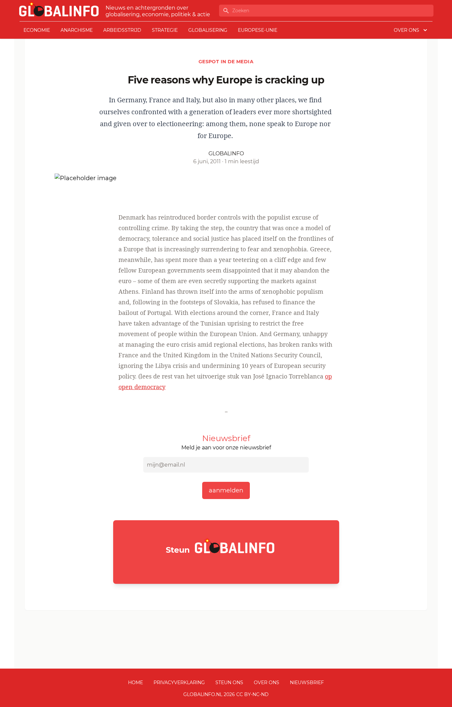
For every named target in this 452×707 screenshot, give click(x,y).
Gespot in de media (226, 62)
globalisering (207, 30)
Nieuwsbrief (307, 682)
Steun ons (229, 682)
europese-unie (257, 30)
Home (135, 682)
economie (36, 30)
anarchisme (77, 30)
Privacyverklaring (179, 682)
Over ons (266, 682)
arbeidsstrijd (122, 30)
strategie (165, 30)
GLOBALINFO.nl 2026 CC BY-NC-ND (226, 694)
